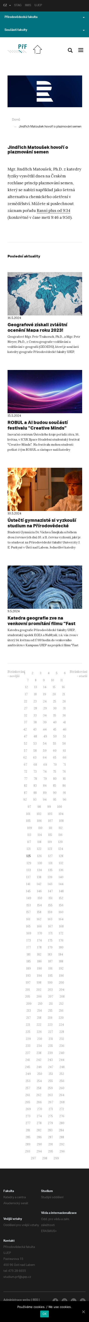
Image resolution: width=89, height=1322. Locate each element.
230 (39, 1039)
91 (64, 793)
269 (28, 1109)
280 (61, 1123)
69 (45, 765)
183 (50, 954)
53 (35, 743)
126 (39, 856)
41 (64, 722)
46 (64, 729)
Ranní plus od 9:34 (53, 210)
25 (54, 701)
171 (50, 933)
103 (50, 814)
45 (54, 729)
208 (62, 997)
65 (54, 757)
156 (61, 905)
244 (61, 1060)
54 (45, 743)
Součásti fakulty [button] (16, 30)
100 (59, 807)
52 (25, 743)
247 (50, 1067)
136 (61, 870)
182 (39, 954)
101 (28, 814)
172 (61, 933)
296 (62, 1151)
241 (27, 1060)
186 (39, 961)
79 (45, 779)
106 (39, 821)
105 (28, 821)
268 (62, 1102)
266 (39, 1102)
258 (39, 1088)
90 (55, 793)
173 (28, 940)
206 (39, 997)
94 (45, 800)
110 (40, 828)
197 (28, 982)
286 (39, 1137)
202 (38, 990)
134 (39, 870)
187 (50, 961)
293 (27, 1151)
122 (39, 849)
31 (64, 708)
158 (39, 912)
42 (25, 729)
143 (50, 884)
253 (28, 1081)
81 (64, 779)
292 (61, 1144)
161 (28, 919)
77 (25, 779)
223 (50, 1025)
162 (39, 919)
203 (50, 990)
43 (35, 729)
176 (61, 940)
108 (61, 821)
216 (61, 1011)
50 (55, 736)
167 (50, 926)
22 (25, 701)
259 (50, 1088)
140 (61, 877)
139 (50, 877)
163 (50, 919)
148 (61, 891)
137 (28, 877)
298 (44, 1158)
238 (39, 1053)
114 (40, 835)
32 (25, 715)
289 (27, 1144)
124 (60, 849)
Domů (16, 119)
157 (28, 912)
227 (50, 1032)
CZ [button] (5, 6)
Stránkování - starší (78, 674)
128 (61, 856)
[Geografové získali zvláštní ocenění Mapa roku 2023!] (45, 293)
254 (39, 1081)
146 (39, 891)
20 (54, 694)
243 (50, 1060)
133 (28, 870)
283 (50, 1130)
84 (45, 786)
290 (39, 1144)
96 (64, 800)
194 (39, 976)
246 (39, 1067)
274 (39, 1116)
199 (50, 982)
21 (63, 694)
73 (35, 772)
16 (63, 687)
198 (39, 982)
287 (50, 1137)
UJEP (38, 6)
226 (39, 1032)
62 (25, 757)
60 (55, 751)
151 (50, 898)
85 (54, 786)
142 (39, 884)
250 (39, 1074)
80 (55, 779)
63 (35, 757)
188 (61, 961)
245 (27, 1067)
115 (50, 835)
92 (25, 800)
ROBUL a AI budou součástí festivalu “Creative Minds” (38, 425)
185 (28, 961)
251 (51, 1074)
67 (25, 765)
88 (35, 793)
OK (44, 1314)
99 (49, 807)
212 (61, 1004)
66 (64, 757)
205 (27, 997)
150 (40, 898)
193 (28, 976)
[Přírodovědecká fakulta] (17, 48)
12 (26, 687)
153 (28, 905)
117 (29, 842)
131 (50, 863)
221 (28, 1025)
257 (27, 1088)
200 (61, 982)
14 (44, 687)
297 (33, 1158)
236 (61, 1046)
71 (64, 765)
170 (40, 933)
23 (35, 701)
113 (29, 835)
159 (50, 912)
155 (50, 905)
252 (61, 1074)
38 (35, 722)
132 (61, 863)
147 (50, 891)
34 (45, 715)
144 (61, 884)
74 (45, 772)
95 (54, 800)
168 (61, 926)
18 (35, 694)
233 (28, 1046)
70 (55, 765)
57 (25, 751)
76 (64, 772)
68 (35, 765)
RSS (35, 1300)
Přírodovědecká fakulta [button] (21, 17)
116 (60, 835)
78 (35, 779)
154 (39, 905)
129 (29, 863)
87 (25, 793)
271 (51, 1109)
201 (27, 990)
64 (45, 757)
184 (60, 954)
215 (50, 1011)
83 (35, 786)
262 (38, 1095)
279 (50, 1123)
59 (45, 751)
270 (39, 1109)
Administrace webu (16, 1300)
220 (61, 1018)
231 (51, 1039)
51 (64, 736)
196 (61, 976)
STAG (17, 6)
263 (50, 1095)
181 (29, 954)
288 (61, 1137)
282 (39, 1130)
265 (27, 1102)
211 (51, 1004)
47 (25, 736)
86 (64, 786)
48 (35, 736)
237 (27, 1053)
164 (61, 919)
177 (28, 947)
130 (40, 863)
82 (25, 786)
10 (52, 680)
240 (61, 1053)
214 (39, 1011)
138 (39, 877)
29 (45, 708)
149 (28, 898)
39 (45, 722)
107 (50, 821)
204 (61, 990)
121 (29, 849)
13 (35, 687)
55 (54, 743)
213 (28, 1011)
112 (61, 828)
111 (50, 828)
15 (54, 687)
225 (28, 1032)
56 (64, 743)
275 (50, 1116)
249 (28, 1074)
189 (28, 968)
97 (29, 807)
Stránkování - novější (16, 674)
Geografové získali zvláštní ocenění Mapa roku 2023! (37, 327)
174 (39, 940)
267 (50, 1102)
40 (55, 722)
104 (61, 814)
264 (61, 1095)
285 (28, 1137)
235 (50, 1046)
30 (55, 708)
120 (60, 842)
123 (50, 849)
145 (28, 891)
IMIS (28, 6)
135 (50, 870)
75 (54, 772)
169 (28, 933)
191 (50, 968)
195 (50, 976)
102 (39, 814)
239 (50, 1053)
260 (61, 1088)
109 (29, 828)
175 (50, 940)
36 (64, 715)
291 (50, 1144)
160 (61, 912)
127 (50, 856)
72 (25, 772)
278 (39, 1123)
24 (45, 701)
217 (28, 1018)
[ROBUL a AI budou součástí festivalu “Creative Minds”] (45, 391)
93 (35, 800)
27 (25, 708)
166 (39, 926)
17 (26, 694)
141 (28, 884)
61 (64, 751)
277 (28, 1123)
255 (50, 1081)
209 (28, 1004)
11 (61, 680)
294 (39, 1151)
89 (45, 793)
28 (35, 708)
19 (44, 694)
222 (39, 1025)
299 (56, 1158)
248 (62, 1067)
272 (61, 1109)
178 (39, 947)
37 (25, 722)
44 (45, 729)
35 (54, 715)
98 (39, 807)
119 (50, 842)
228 (61, 1032)
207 (50, 997)
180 (61, 947)
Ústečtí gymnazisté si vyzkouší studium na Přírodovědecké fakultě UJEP (42, 525)
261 (27, 1095)
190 (39, 968)
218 (39, 1018)
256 (61, 1081)
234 (39, 1046)
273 (28, 1116)
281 (28, 1130)
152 (61, 898)
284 (61, 1130)
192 (61, 968)
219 (50, 1018)
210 (40, 1004)
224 (61, 1025)
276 (61, 1116)
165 (28, 926)
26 (64, 701)
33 (35, 715)
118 (39, 842)
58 (35, 751)
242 (38, 1060)
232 (61, 1039)
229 (28, 1039)
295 (50, 1151)
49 (45, 736)
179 (50, 947)
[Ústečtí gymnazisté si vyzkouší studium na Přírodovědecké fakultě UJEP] (45, 489)
